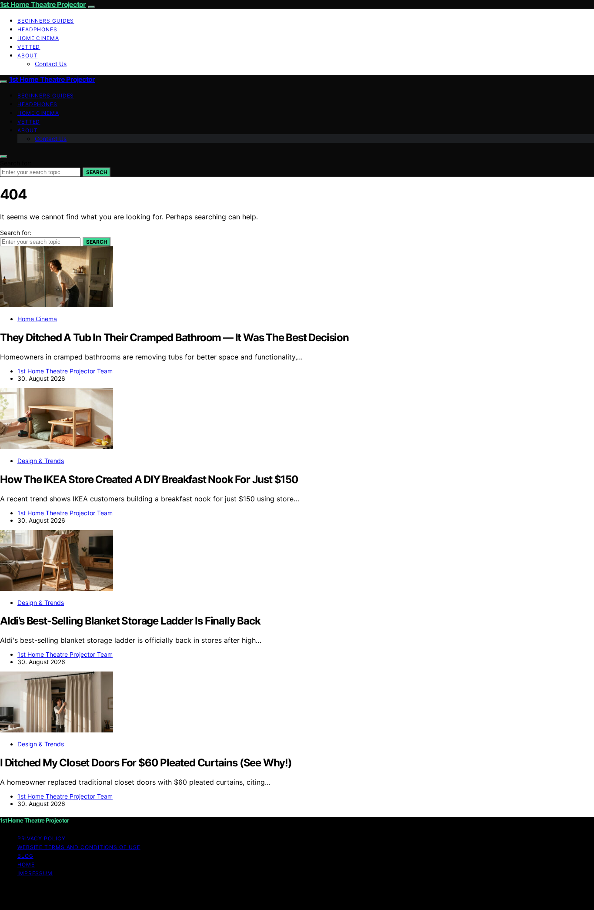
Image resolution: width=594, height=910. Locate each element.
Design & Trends (40, 460)
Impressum (35, 873)
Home (26, 864)
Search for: (15, 163)
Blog (25, 856)
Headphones (37, 29)
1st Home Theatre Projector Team (65, 371)
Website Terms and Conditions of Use (78, 847)
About (27, 55)
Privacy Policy (41, 838)
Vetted (28, 47)
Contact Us (51, 63)
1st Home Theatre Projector (43, 4)
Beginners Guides (45, 20)
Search (96, 172)
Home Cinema (38, 38)
